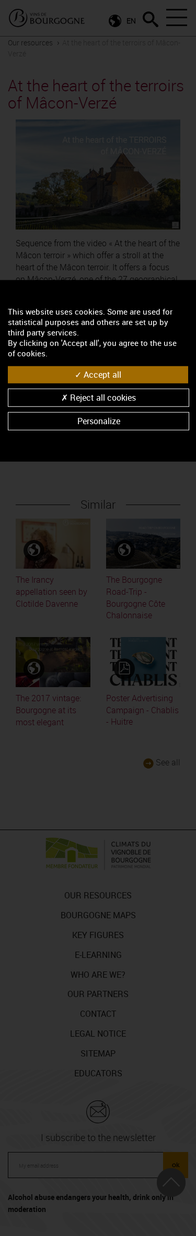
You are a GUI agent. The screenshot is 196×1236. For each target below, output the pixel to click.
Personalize (98, 421)
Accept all (101, 374)
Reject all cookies (102, 397)
